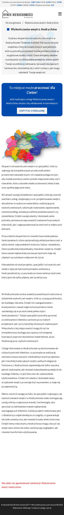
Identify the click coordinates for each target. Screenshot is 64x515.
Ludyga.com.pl (45, 508)
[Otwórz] (60, 14)
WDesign (27, 508)
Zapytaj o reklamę (32, 110)
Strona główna (13, 22)
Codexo (35, 508)
